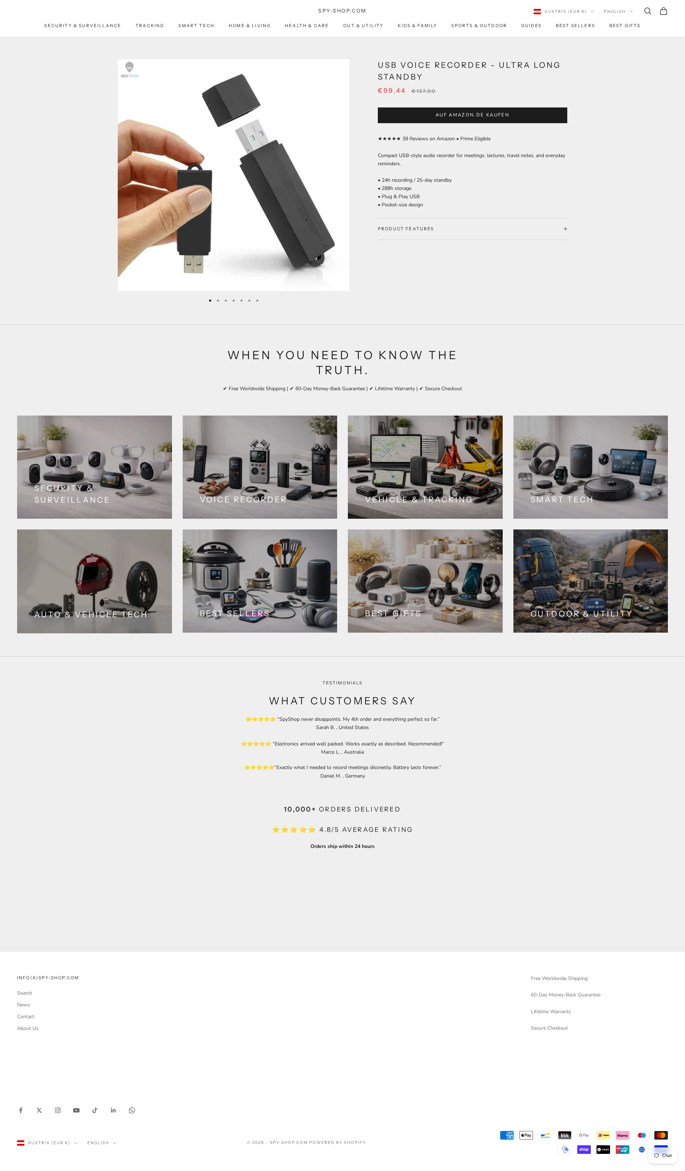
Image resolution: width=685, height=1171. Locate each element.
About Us (28, 1028)
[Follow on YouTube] (76, 1110)
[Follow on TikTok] (94, 1110)
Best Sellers (575, 25)
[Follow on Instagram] (57, 1110)
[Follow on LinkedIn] (113, 1110)
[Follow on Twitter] (39, 1110)
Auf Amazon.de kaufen (472, 115)
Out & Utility (363, 25)
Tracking (150, 25)
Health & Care (307, 25)
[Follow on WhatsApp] (132, 1110)
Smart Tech (196, 25)
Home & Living (250, 25)
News (23, 1004)
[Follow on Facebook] (20, 1110)
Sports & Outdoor (479, 25)
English (615, 11)
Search (24, 993)
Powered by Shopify (337, 1142)
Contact (25, 1016)
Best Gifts (625, 25)
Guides (531, 25)
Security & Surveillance (82, 25)
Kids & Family (417, 25)
